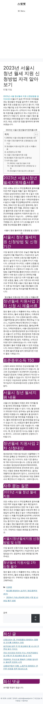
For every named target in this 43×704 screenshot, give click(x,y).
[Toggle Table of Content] (34, 134)
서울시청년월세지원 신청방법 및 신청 (23, 167)
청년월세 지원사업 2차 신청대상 (19, 158)
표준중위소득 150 (14, 152)
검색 (5, 613)
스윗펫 (21, 4)
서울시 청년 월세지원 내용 (17, 155)
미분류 (9, 587)
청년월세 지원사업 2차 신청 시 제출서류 (21, 147)
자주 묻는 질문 (12, 160)
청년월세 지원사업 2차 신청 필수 (22, 171)
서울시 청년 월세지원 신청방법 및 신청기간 (22, 142)
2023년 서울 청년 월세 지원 (20, 163)
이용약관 (25, 701)
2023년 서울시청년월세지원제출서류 (21, 138)
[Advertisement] (21, 36)
